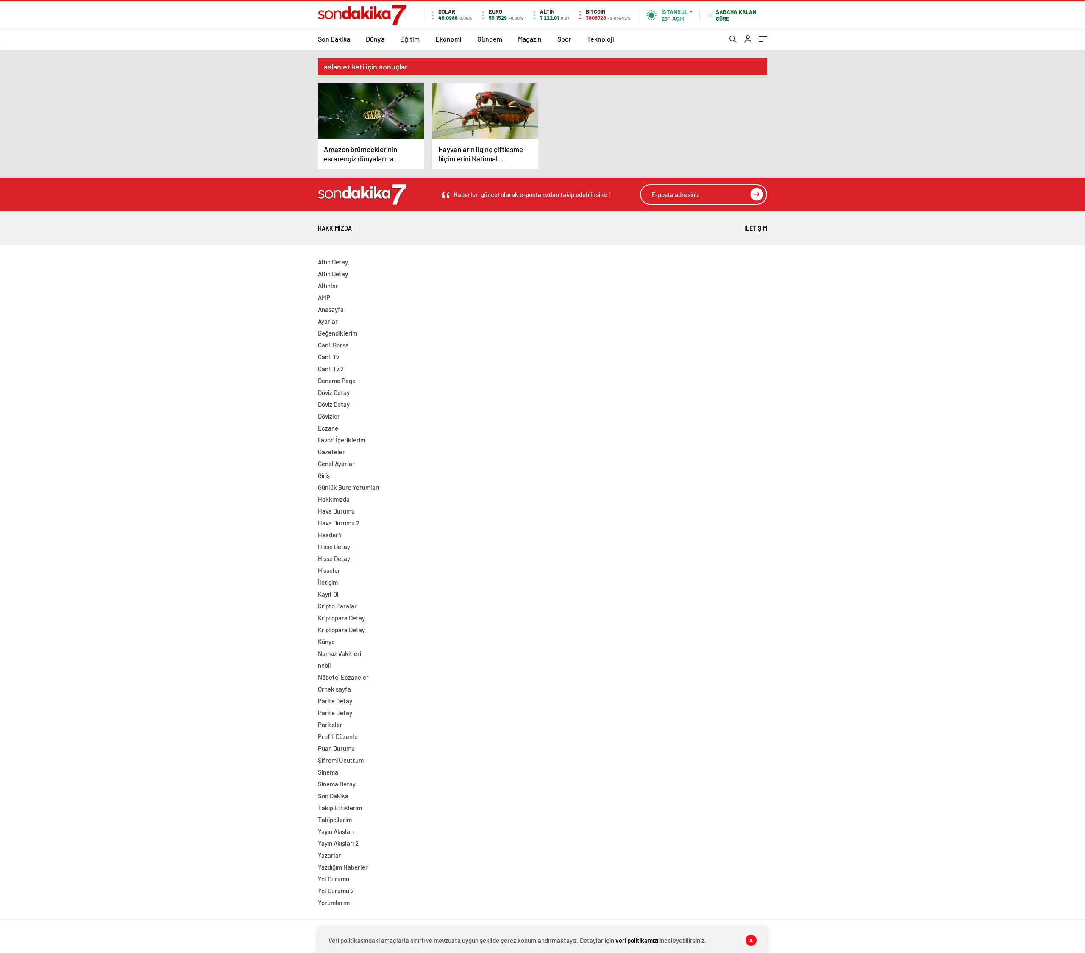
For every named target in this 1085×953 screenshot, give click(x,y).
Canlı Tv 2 (331, 368)
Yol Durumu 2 (336, 891)
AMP (324, 297)
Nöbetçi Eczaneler (343, 677)
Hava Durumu (336, 511)
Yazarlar (329, 855)
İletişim (755, 228)
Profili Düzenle (338, 736)
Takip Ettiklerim (340, 807)
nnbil (324, 665)
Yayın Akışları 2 (338, 843)
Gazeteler (331, 452)
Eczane (328, 428)
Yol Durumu (333, 879)
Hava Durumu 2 (338, 523)
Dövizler (329, 416)
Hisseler (329, 570)
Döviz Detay (334, 392)
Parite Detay (335, 701)
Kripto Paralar (337, 606)
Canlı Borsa (333, 345)
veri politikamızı (636, 940)
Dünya (375, 39)
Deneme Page (337, 380)
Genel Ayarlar (336, 463)
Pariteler (330, 724)
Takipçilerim (335, 819)
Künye (326, 641)
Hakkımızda (335, 228)
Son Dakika (334, 39)
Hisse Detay (334, 546)
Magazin (530, 39)
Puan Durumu (336, 748)
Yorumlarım (334, 902)
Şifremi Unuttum (341, 760)
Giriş (324, 475)
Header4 (330, 535)
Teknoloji (600, 39)
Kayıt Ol (328, 594)
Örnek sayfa (334, 689)
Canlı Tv (328, 357)
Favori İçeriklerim (341, 440)
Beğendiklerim (337, 333)
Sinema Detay (337, 784)
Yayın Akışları (336, 831)
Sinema (328, 772)
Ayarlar (328, 321)
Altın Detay (333, 262)
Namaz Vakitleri (339, 653)
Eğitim (410, 39)
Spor (564, 39)
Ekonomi (448, 39)
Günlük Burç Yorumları (348, 487)
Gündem (489, 39)
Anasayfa (331, 309)
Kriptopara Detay (341, 618)
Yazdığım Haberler (343, 867)
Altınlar (328, 285)
